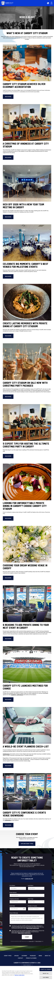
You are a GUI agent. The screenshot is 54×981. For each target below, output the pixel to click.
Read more (8, 96)
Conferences (6, 754)
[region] (27, 973)
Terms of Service (38, 941)
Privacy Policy (31, 941)
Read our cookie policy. (20, 975)
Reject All (46, 973)
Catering (24, 956)
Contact (20, 958)
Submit (27, 937)
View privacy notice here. (32, 928)
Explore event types (27, 844)
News (40, 956)
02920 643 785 (29, 879)
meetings (13, 695)
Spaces (16, 956)
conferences (19, 695)
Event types (7, 956)
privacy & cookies (31, 958)
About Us (47, 956)
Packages (33, 956)
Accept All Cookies (46, 969)
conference (8, 820)
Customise (46, 977)
